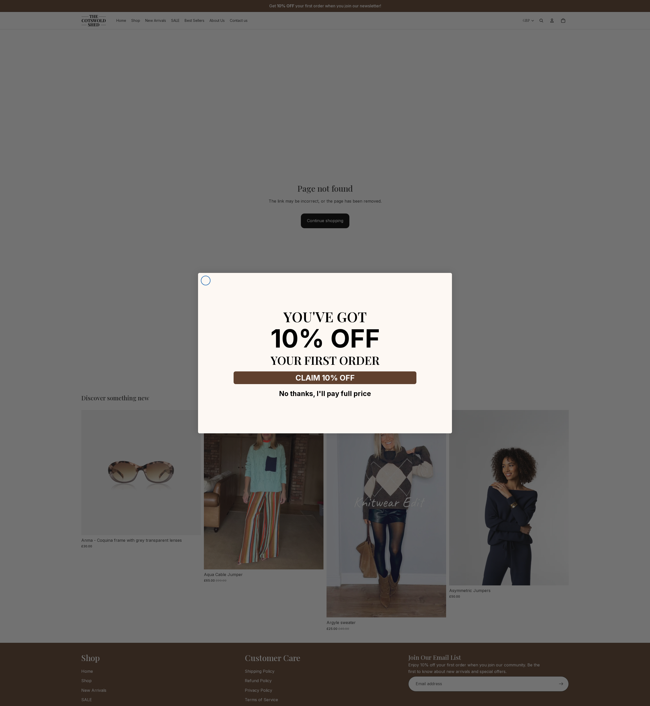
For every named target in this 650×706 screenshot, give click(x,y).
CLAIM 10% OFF (325, 377)
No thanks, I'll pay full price (325, 393)
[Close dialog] (205, 280)
